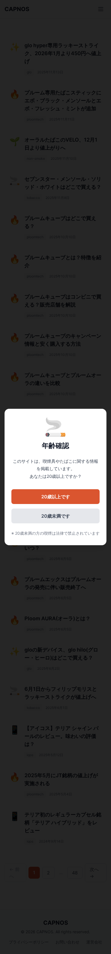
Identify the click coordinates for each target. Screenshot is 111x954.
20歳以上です (55, 496)
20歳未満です (55, 516)
